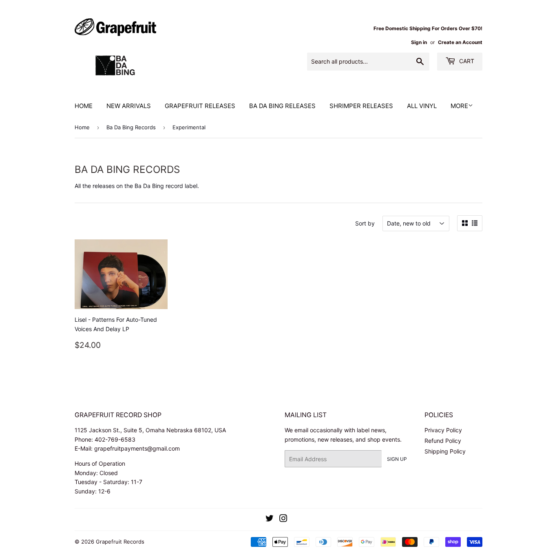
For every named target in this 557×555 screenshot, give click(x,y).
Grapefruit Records (120, 541)
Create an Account (460, 42)
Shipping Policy (445, 451)
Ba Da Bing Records (131, 127)
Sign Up (397, 459)
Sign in (419, 42)
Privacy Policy (443, 430)
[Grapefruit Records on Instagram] (283, 519)
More (459, 106)
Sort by (365, 223)
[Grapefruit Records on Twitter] (269, 519)
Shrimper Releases (361, 106)
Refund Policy (442, 440)
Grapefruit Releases (200, 106)
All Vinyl (422, 106)
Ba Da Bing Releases (282, 106)
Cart (466, 60)
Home (84, 106)
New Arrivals (128, 106)
